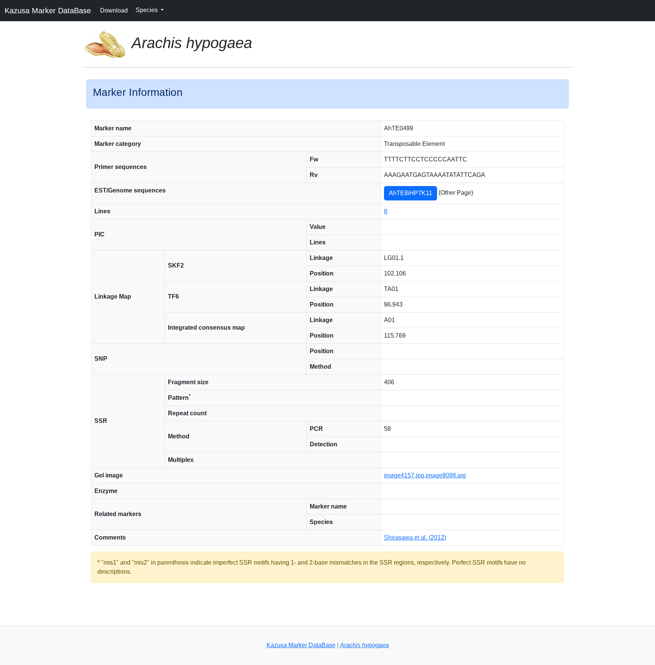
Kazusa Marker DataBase (48, 10)
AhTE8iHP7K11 (410, 193)
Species (147, 10)
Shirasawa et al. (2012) (415, 537)
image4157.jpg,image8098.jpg (425, 475)
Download (114, 10)
